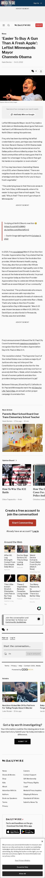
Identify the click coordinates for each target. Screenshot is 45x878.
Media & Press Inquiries (32, 790)
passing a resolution (29, 343)
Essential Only (22, 867)
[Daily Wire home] (22, 25)
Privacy (5, 806)
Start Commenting (22, 522)
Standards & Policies (31, 798)
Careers (26, 771)
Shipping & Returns (30, 794)
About (4, 786)
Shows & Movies (8, 775)
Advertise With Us (9, 790)
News (4, 771)
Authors (5, 794)
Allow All (22, 874)
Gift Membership (29, 779)
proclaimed (18, 252)
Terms (4, 802)
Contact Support (29, 775)
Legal (25, 786)
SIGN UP (39, 25)
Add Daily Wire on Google (24, 114)
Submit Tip (22, 741)
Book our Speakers (9, 798)
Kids (4, 783)
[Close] (42, 841)
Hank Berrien (7, 62)
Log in (36, 531)
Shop (4, 779)
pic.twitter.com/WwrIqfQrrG (16, 230)
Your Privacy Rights (31, 783)
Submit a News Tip (30, 802)
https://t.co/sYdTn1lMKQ (14, 226)
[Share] (41, 71)
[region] (22, 858)
